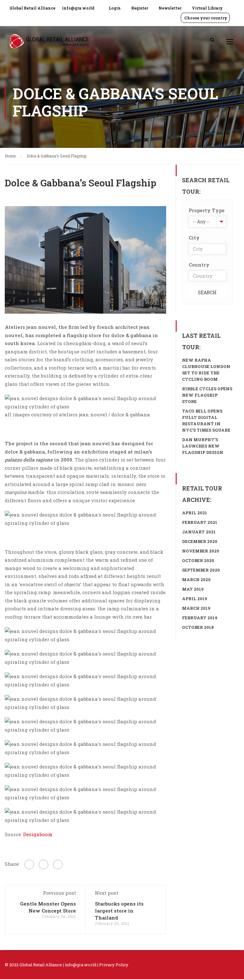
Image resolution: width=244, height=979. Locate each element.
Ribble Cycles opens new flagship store (207, 395)
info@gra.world (78, 7)
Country (199, 264)
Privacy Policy (113, 965)
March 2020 (196, 579)
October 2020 (198, 560)
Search (207, 292)
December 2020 (199, 541)
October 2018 (198, 627)
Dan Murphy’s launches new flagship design (202, 446)
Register (139, 7)
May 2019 (193, 589)
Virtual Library (207, 7)
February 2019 (199, 618)
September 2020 (201, 570)
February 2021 (199, 522)
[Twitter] (43, 864)
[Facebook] (29, 864)
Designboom (37, 834)
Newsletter (170, 7)
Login (115, 7)
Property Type (207, 210)
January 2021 (199, 532)
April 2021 (194, 513)
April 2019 (194, 598)
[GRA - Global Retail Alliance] (49, 44)
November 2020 (200, 551)
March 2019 (196, 608)
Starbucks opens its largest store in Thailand (119, 910)
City (194, 237)
